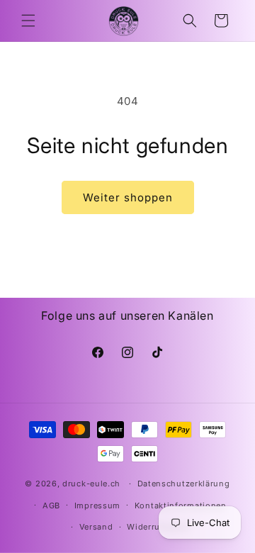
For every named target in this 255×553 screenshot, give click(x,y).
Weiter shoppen (128, 197)
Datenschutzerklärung (183, 483)
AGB (51, 505)
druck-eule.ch (91, 483)
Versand (96, 527)
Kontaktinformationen (181, 505)
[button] (28, 20)
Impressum (97, 505)
